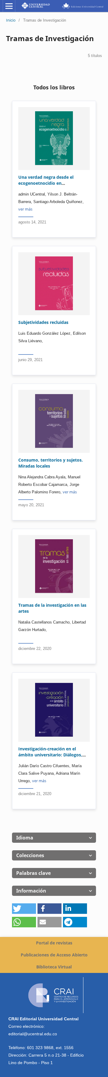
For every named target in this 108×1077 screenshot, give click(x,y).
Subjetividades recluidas (43, 322)
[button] (24, 908)
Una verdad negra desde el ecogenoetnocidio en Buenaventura (46, 183)
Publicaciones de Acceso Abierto (54, 955)
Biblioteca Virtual (54, 967)
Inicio (11, 20)
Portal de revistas (54, 943)
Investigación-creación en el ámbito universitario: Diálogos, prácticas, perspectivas (50, 755)
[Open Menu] (9, 6)
